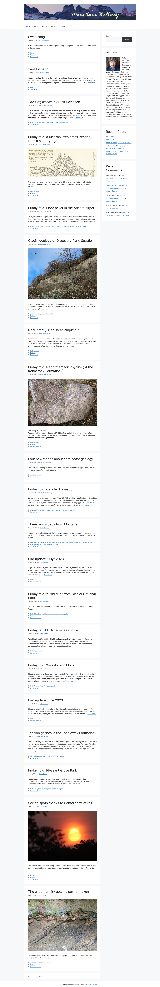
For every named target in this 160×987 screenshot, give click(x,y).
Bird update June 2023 (45, 700)
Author (36, 26)
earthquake (33, 542)
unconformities (41, 963)
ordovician (50, 122)
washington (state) (47, 314)
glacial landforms (47, 614)
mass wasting (68, 542)
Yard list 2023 (38, 69)
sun (34, 875)
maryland (33, 475)
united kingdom (63, 122)
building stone (34, 226)
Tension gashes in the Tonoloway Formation (61, 733)
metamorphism (72, 226)
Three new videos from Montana (52, 524)
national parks (63, 614)
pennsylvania (51, 686)
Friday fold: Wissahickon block (51, 665)
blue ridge (33, 510)
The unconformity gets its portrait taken (58, 891)
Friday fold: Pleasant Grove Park (52, 770)
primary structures (40, 544)
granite (64, 226)
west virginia (60, 756)
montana (31, 544)
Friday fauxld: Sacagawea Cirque (53, 630)
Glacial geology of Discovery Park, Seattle (60, 240)
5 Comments (34, 355)
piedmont (67, 510)
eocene (40, 542)
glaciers (32, 314)
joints (32, 756)
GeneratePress (93, 984)
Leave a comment (35, 446)
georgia (59, 226)
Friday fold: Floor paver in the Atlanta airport (62, 208)
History (44, 26)
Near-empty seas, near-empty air (53, 330)
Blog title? (53, 26)
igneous (54, 542)
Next (41, 976)
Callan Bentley (111, 185)
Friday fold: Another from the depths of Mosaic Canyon (117, 188)
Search (108, 36)
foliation (46, 226)
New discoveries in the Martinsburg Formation (117, 178)
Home (28, 26)
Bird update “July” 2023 (46, 559)
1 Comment (34, 89)
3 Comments (34, 124)
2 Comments (34, 228)
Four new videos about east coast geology (60, 459)
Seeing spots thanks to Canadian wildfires (60, 803)
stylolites (48, 756)
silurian (56, 122)
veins (53, 756)
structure (42, 756)
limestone (61, 542)
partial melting (82, 226)
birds (31, 87)
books (32, 122)
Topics (63, 26)
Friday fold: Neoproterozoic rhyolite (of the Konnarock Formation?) (60, 369)
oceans (38, 314)
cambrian (38, 122)
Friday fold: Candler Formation (51, 489)
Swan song (36, 37)
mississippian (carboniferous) (83, 542)
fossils (49, 542)
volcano (55, 544)
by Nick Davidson (54, 102)
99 (36, 976)
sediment (49, 544)
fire (31, 875)
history (43, 122)
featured (32, 55)
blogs (32, 53)
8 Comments (34, 57)
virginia (39, 475)
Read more (91, 83)
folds (41, 226)
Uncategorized (34, 191)
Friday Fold (52, 226)
